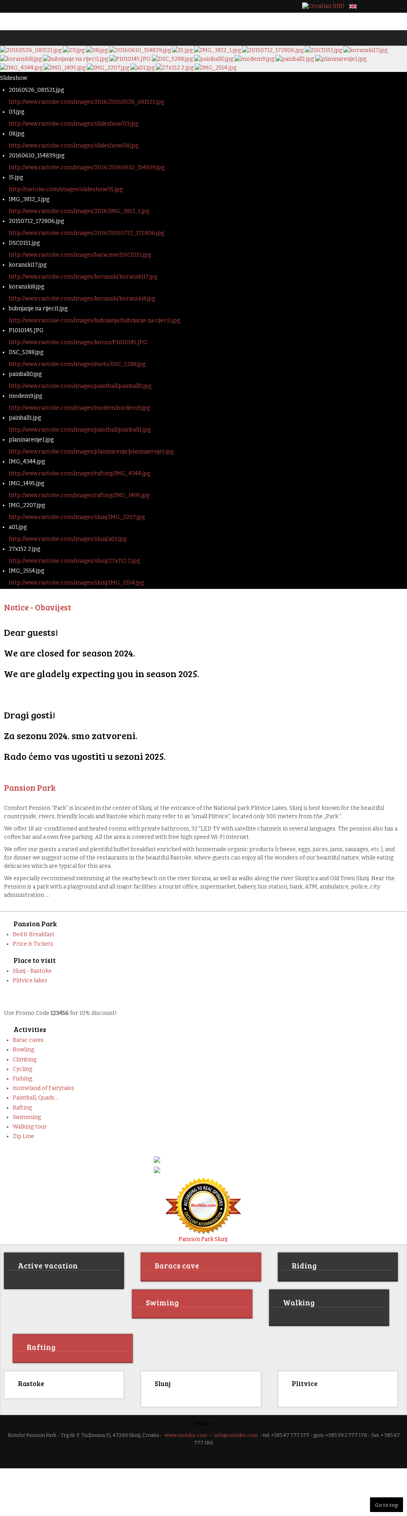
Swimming (27, 1117)
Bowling (23, 1049)
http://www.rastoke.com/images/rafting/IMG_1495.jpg (79, 495)
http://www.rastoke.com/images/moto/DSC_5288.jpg (77, 364)
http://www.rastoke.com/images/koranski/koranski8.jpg (82, 298)
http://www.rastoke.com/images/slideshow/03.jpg (73, 123)
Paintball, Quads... (35, 1097)
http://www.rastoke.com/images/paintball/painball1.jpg (80, 429)
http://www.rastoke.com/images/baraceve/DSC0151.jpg (80, 255)
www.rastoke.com (186, 1434)
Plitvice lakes (30, 980)
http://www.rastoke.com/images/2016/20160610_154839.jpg (87, 167)
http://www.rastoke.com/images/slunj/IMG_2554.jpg (76, 582)
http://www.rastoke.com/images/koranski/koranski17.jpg (83, 276)
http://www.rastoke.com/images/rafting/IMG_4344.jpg (79, 473)
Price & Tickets (33, 944)
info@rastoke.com (236, 1434)
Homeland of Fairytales (43, 1088)
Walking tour (30, 1126)
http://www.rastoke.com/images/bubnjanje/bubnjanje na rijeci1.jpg (94, 320)
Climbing (25, 1059)
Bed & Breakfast (33, 934)
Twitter (385, 6)
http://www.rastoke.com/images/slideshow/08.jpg (73, 145)
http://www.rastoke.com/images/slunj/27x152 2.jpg (74, 561)
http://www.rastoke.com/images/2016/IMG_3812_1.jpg (79, 211)
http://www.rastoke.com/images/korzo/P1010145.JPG (78, 342)
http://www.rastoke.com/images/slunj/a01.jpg (67, 539)
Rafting (22, 1107)
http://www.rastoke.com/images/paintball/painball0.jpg (80, 386)
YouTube (398, 6)
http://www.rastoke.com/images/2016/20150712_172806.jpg (86, 233)
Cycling (22, 1069)
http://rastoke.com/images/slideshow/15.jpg (66, 189)
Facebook (371, 6)
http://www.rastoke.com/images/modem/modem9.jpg (79, 408)
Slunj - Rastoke (32, 971)
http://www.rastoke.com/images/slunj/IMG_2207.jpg (77, 517)
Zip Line (23, 1136)
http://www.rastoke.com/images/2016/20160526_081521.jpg (86, 102)
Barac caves (28, 1040)
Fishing (22, 1078)
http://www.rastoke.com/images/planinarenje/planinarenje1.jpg (91, 451)
